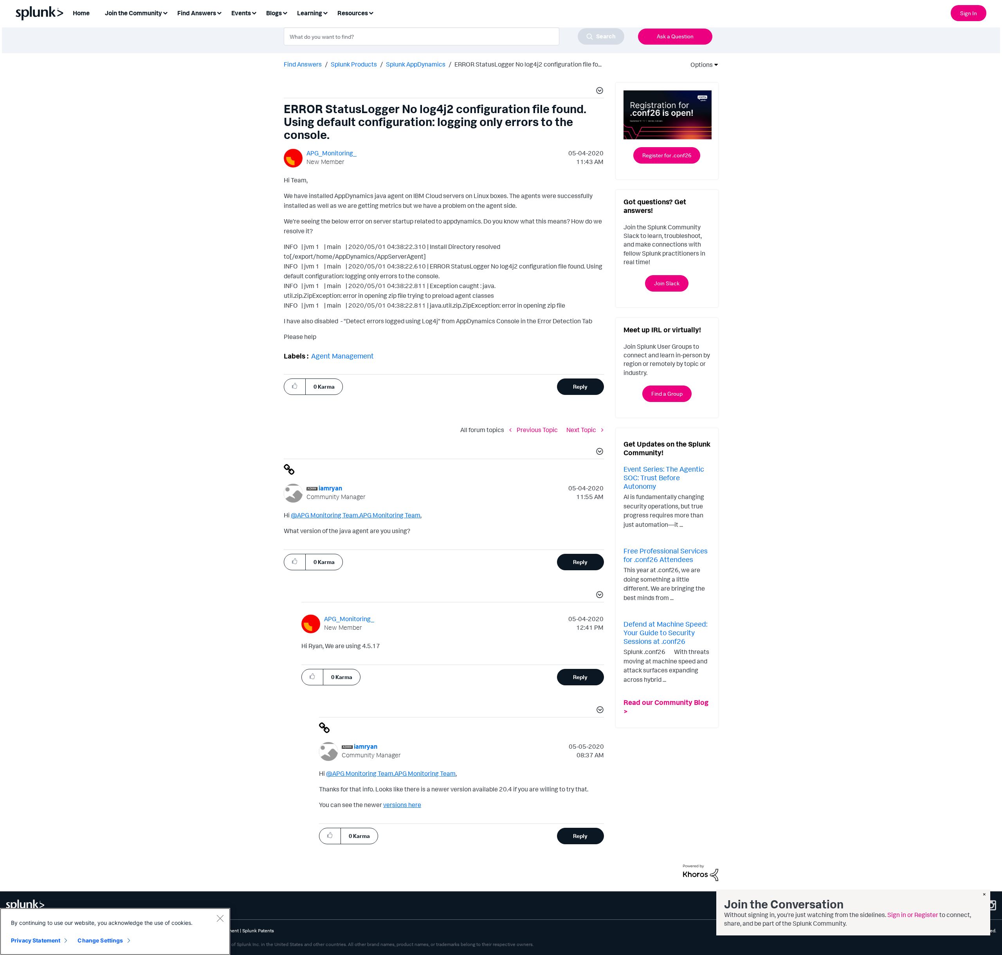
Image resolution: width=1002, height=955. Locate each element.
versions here (402, 805)
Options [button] (699, 64)
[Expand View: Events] (254, 12)
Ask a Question (675, 36)
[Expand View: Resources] (371, 12)
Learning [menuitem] (309, 13)
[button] (598, 91)
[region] (115, 931)
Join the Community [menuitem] (133, 13)
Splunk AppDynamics (415, 64)
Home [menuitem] (81, 13)
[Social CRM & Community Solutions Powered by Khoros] (700, 872)
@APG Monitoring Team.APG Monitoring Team (355, 515)
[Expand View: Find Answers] (219, 12)
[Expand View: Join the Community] (165, 12)
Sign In (968, 13)
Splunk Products (354, 64)
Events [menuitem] (241, 13)
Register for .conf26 (666, 155)
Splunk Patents (258, 930)
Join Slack (666, 283)
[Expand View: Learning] (325, 12)
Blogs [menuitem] (274, 13)
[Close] (220, 918)
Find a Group (667, 393)
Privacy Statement (35, 940)
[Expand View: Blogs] (285, 12)
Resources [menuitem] (352, 13)
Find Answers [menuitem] (196, 13)
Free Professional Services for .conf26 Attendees (666, 555)
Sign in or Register (912, 915)
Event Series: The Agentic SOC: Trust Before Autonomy (664, 477)
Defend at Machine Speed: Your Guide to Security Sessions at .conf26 (665, 632)
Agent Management (342, 355)
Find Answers (303, 64)
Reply (580, 386)
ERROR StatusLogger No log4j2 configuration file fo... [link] (528, 64)
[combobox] (454, 36)
